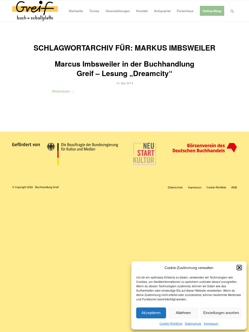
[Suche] (232, 11)
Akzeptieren (151, 313)
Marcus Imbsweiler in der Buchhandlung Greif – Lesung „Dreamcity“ (124, 68)
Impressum (211, 323)
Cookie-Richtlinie (171, 323)
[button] (239, 267)
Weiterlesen (61, 91)
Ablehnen (183, 313)
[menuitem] (76, 11)
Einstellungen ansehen (221, 313)
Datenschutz (193, 323)
